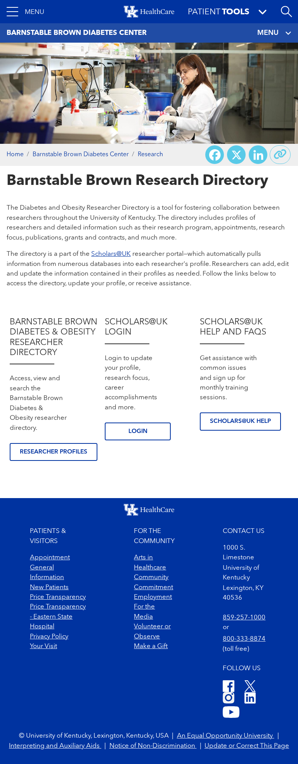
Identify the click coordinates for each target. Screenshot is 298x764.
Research (150, 155)
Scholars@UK (111, 254)
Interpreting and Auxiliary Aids (55, 746)
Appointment (50, 557)
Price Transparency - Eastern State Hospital (58, 617)
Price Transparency (58, 597)
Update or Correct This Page (246, 746)
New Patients (49, 587)
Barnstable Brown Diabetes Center (81, 155)
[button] (25, 11)
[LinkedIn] (250, 699)
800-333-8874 (244, 639)
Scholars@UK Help (240, 421)
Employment (153, 597)
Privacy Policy (49, 636)
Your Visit (43, 646)
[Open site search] (286, 11)
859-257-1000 (244, 617)
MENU (268, 32)
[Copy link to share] (280, 154)
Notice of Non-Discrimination (153, 746)
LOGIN (137, 431)
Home (15, 155)
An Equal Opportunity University (225, 736)
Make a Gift (151, 646)
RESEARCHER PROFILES (53, 452)
